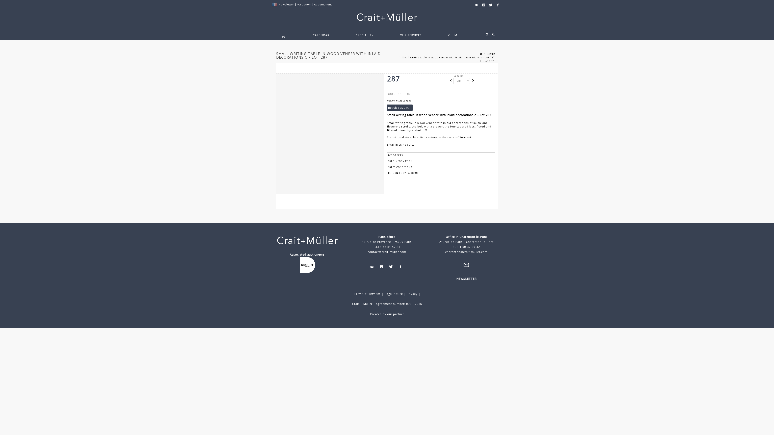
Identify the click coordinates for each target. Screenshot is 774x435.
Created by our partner (387, 314)
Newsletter (286, 4)
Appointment (323, 4)
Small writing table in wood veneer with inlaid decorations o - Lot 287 (448, 57)
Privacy (411, 294)
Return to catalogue (403, 172)
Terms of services (367, 294)
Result (491, 54)
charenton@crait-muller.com (466, 252)
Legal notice (394, 294)
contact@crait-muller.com (387, 252)
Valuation (304, 4)
